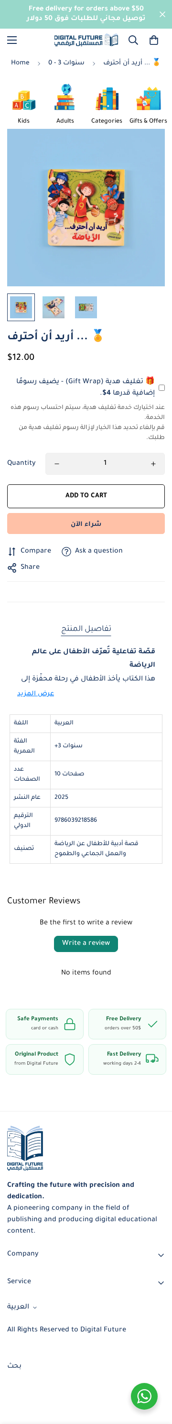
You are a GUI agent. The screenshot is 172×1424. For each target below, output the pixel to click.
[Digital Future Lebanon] (86, 40)
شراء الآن (86, 524)
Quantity (21, 464)
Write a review (86, 944)
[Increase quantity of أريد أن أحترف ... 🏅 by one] (153, 463)
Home (20, 63)
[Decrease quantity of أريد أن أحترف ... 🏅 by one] (57, 463)
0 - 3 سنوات (66, 63)
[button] (154, 40)
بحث (14, 1367)
